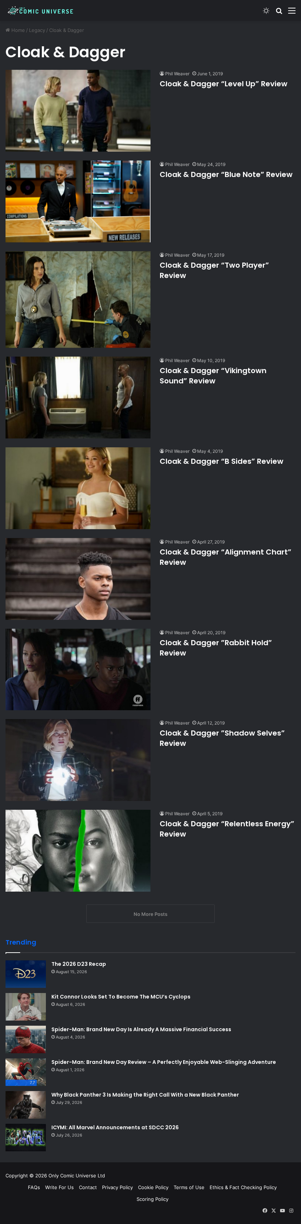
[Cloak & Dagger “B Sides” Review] (78, 488)
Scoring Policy (152, 1199)
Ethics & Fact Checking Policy (243, 1187)
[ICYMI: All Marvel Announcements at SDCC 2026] (26, 1137)
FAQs (34, 1187)
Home (17, 30)
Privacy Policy (117, 1187)
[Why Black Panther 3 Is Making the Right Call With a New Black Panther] (26, 1105)
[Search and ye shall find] (279, 13)
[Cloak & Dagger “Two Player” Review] (78, 299)
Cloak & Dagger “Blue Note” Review (226, 174)
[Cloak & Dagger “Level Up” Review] (78, 111)
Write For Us (59, 1187)
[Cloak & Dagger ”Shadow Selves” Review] (78, 760)
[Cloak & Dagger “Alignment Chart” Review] (78, 579)
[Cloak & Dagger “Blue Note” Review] (78, 201)
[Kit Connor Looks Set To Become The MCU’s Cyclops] (26, 1007)
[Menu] (291, 13)
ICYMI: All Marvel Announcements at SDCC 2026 (115, 1127)
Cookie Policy (153, 1187)
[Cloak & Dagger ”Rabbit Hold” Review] (78, 670)
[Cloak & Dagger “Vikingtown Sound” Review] (78, 397)
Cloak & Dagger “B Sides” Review (221, 461)
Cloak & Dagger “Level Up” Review (223, 84)
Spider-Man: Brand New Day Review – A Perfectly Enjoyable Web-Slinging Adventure (163, 1062)
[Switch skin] (266, 13)
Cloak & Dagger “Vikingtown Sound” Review (213, 375)
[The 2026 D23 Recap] (26, 974)
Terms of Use (189, 1187)
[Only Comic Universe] (40, 10)
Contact (88, 1187)
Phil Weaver (177, 73)
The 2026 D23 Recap (78, 964)
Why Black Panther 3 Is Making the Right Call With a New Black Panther (145, 1094)
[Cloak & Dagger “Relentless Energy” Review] (78, 851)
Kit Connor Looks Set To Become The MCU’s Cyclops (121, 996)
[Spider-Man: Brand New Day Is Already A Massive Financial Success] (26, 1039)
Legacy (37, 30)
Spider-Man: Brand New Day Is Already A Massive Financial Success (141, 1029)
